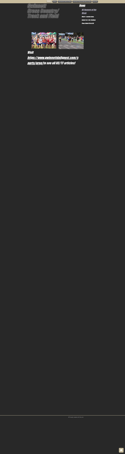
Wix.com (81, 417)
